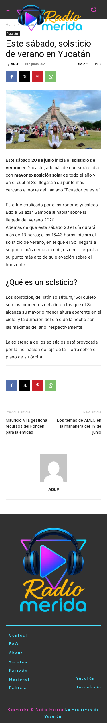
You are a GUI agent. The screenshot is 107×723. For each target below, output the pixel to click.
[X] (24, 76)
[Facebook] (11, 76)
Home (11, 24)
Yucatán (12, 33)
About (16, 653)
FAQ (14, 644)
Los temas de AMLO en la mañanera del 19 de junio (79, 426)
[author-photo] (53, 481)
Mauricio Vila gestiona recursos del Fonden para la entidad (26, 426)
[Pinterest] (37, 76)
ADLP (15, 64)
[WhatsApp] (50, 76)
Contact (18, 635)
